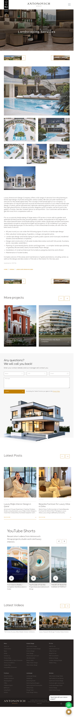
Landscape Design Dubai (55, 685)
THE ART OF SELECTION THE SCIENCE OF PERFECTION (61, 586)
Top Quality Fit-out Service (56, 678)
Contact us (7, 655)
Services (51, 673)
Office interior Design (32, 662)
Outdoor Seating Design (55, 660)
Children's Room (8, 685)
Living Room (7, 690)
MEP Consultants (54, 655)
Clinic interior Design (31, 665)
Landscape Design (31, 676)
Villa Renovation (30, 658)
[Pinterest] (61, 704)
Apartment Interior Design (33, 648)
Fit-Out (51, 643)
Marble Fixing (52, 662)
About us (6, 646)
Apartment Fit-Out (54, 648)
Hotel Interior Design (54, 690)
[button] (61, 298)
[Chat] (69, 712)
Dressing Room (8, 680)
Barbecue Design (53, 658)
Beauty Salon (30, 660)
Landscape (29, 673)
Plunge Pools (29, 690)
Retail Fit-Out (52, 653)
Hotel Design (29, 653)
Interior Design (30, 643)
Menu (5, 643)
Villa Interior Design (31, 646)
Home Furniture (8, 676)
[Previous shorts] (59, 541)
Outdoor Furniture (9, 678)
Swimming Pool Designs (32, 683)
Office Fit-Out (52, 651)
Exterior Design (30, 651)
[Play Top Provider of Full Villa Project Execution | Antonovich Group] (39, 565)
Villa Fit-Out (52, 646)
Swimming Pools (30, 680)
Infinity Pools (29, 687)
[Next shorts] (64, 541)
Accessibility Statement (10, 667)
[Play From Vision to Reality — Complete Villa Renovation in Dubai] (17, 565)
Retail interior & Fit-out (32, 655)
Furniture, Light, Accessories (56, 683)
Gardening (29, 678)
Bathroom (6, 687)
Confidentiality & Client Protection (13, 660)
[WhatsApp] (69, 705)
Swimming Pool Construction (34, 685)
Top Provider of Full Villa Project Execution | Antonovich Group (39, 587)
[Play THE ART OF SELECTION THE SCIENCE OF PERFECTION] (61, 565)
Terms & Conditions (9, 662)
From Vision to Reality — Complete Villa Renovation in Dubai (17, 587)
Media (5, 653)
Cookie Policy (7, 665)
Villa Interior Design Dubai (56, 676)
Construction (7, 648)
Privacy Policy (56, 391)
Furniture (6, 673)
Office (5, 683)
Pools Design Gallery (32, 692)
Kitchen (6, 692)
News (5, 651)
